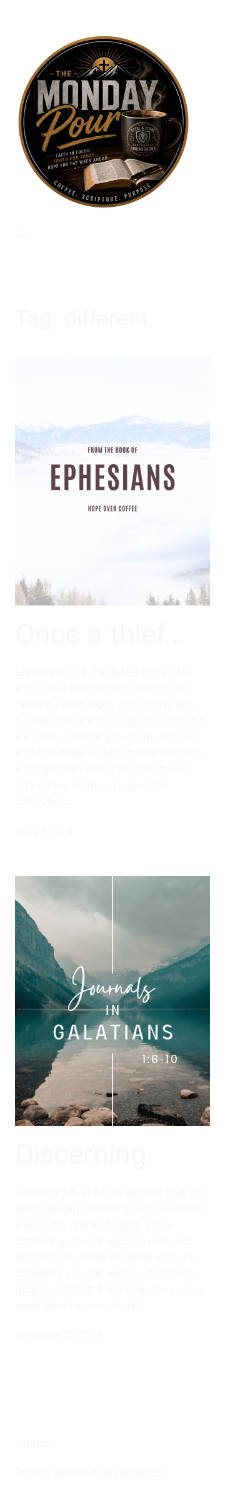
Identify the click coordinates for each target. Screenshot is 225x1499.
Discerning (81, 1154)
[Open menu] (22, 233)
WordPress (139, 1472)
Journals (35, 1443)
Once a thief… (100, 633)
